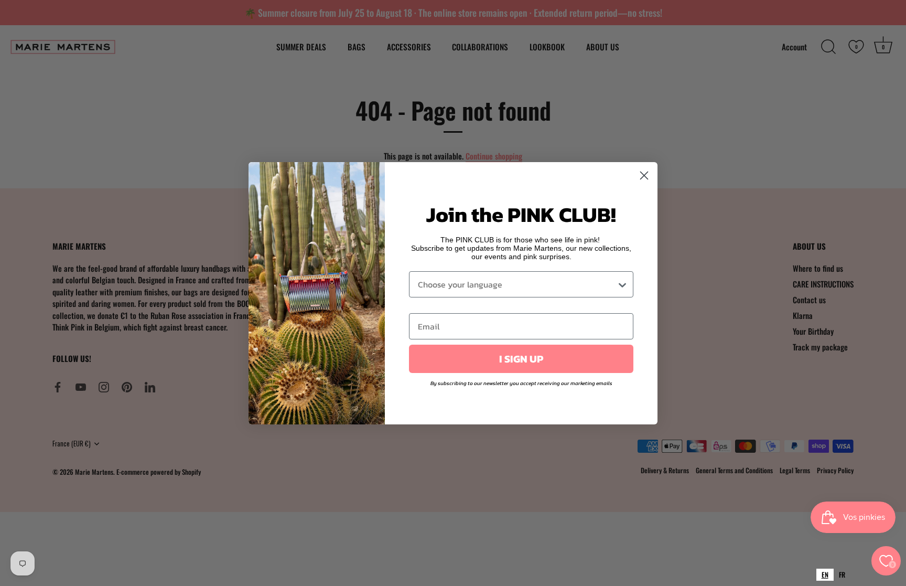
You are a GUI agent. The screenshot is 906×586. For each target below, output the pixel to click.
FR (842, 574)
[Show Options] (622, 284)
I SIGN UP (521, 359)
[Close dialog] (644, 175)
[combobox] (825, 575)
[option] (842, 575)
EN (825, 574)
